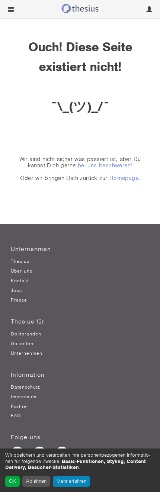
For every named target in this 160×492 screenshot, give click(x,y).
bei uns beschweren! (105, 165)
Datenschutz (25, 387)
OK (12, 481)
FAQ (16, 416)
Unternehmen (26, 353)
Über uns (21, 271)
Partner (19, 406)
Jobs (16, 290)
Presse (19, 300)
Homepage (123, 178)
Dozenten (22, 344)
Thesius (20, 261)
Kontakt (20, 281)
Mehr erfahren (71, 481)
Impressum (23, 397)
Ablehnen (36, 481)
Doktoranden (26, 334)
